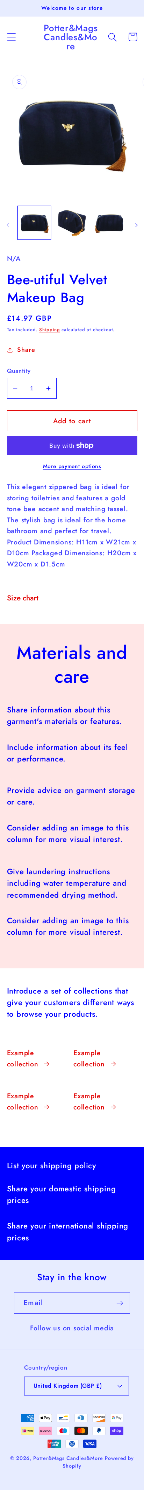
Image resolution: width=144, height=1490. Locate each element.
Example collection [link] (22, 1058)
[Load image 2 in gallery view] (71, 222)
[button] (11, 37)
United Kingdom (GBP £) (68, 1385)
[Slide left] (7, 225)
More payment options (72, 466)
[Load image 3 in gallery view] (109, 222)
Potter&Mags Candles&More (68, 1458)
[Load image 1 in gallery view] (34, 222)
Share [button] (26, 349)
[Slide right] (136, 225)
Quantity (19, 371)
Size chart (22, 598)
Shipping (49, 329)
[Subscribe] (120, 1303)
